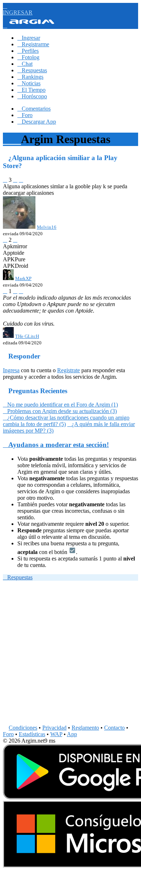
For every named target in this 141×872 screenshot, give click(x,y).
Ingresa (11, 370)
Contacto (114, 728)
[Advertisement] (70, 654)
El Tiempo (31, 90)
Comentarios (34, 109)
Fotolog (28, 57)
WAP (56, 734)
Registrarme (33, 44)
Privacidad (54, 728)
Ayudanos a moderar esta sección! (56, 444)
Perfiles (28, 51)
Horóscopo (32, 96)
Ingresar (28, 38)
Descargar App (36, 122)
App (72, 734)
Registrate (68, 370)
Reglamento (85, 728)
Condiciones (23, 728)
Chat (25, 64)
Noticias (28, 83)
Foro (25, 115)
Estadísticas (32, 734)
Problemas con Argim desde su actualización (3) (60, 411)
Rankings (30, 77)
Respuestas (32, 70)
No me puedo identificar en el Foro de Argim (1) (60, 404)
